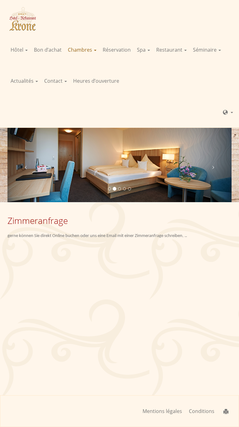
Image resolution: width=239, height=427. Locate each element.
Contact (54, 80)
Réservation (117, 49)
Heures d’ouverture (96, 80)
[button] (24, 165)
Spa (142, 49)
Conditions (201, 411)
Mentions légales (162, 411)
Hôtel (18, 49)
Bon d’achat (48, 49)
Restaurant (170, 49)
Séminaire (205, 49)
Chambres (80, 49)
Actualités (23, 80)
